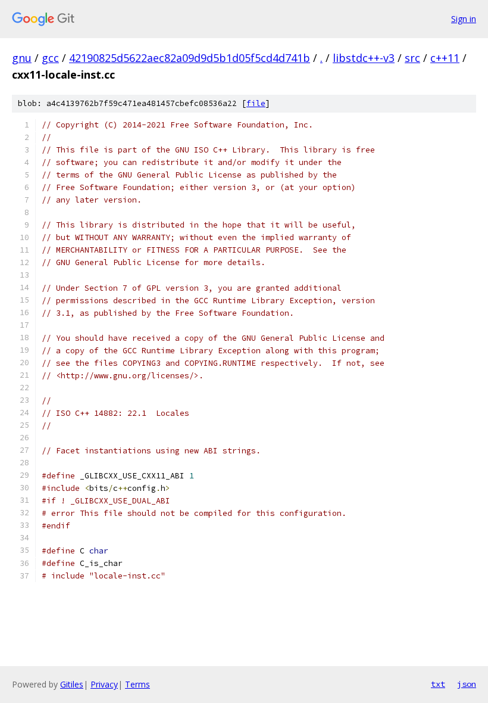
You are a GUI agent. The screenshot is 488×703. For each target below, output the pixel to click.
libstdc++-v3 (364, 58)
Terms (137, 684)
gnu (22, 58)
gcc (50, 58)
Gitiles (71, 684)
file (255, 103)
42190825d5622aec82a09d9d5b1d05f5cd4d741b (189, 58)
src (412, 58)
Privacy (104, 684)
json (466, 684)
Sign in (463, 18)
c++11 (444, 58)
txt (438, 684)
